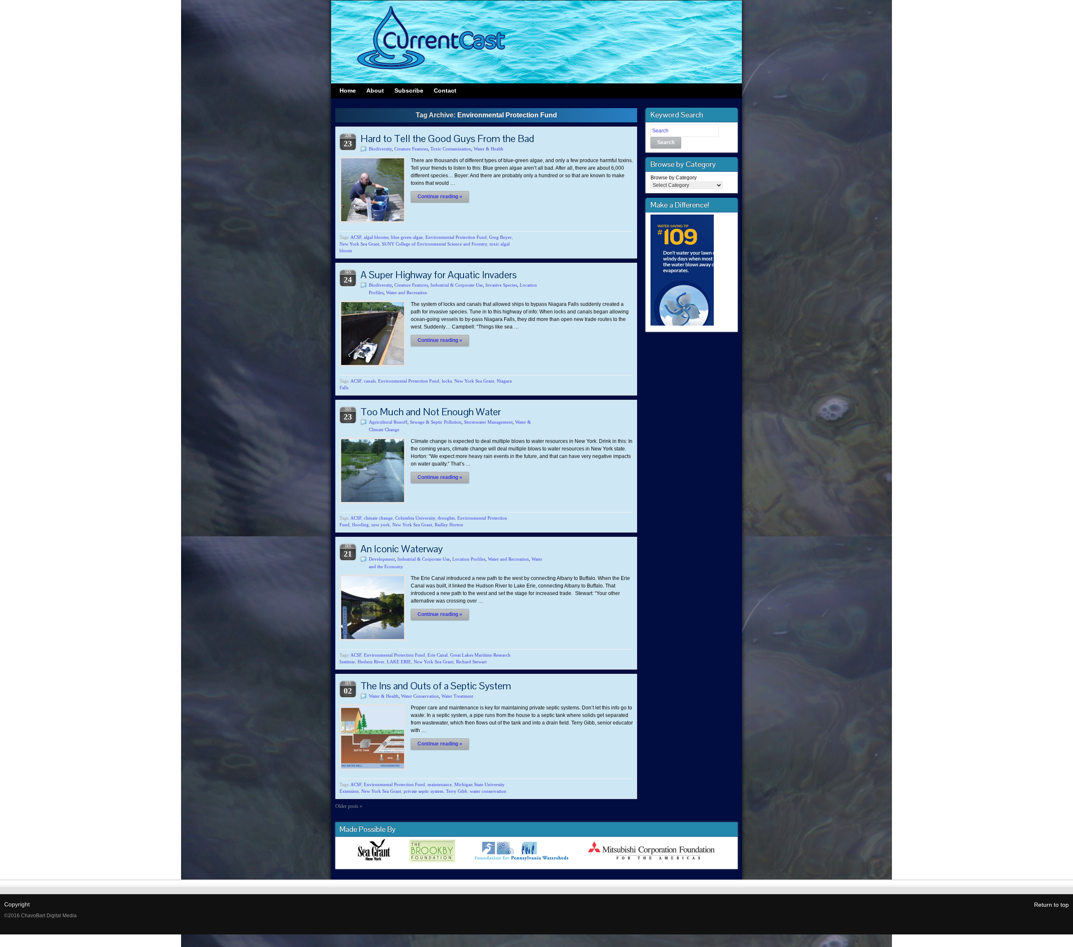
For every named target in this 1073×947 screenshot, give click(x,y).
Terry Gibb (456, 791)
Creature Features (411, 148)
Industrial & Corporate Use (456, 284)
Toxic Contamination (450, 148)
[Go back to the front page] (536, 41)
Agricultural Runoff (388, 421)
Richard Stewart (471, 661)
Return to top (1051, 904)
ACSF (355, 237)
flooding (360, 524)
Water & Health (488, 148)
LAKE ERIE (399, 661)
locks (447, 380)
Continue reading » (439, 196)
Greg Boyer (500, 237)
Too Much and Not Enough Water (430, 411)
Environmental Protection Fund (456, 237)
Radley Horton (449, 524)
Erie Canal (438, 654)
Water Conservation (420, 696)
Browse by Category (674, 178)
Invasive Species (501, 284)
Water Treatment (457, 696)
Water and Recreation (406, 292)
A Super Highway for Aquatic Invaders (438, 274)
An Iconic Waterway (401, 548)
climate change (378, 517)
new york (380, 524)
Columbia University (415, 517)
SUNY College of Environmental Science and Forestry (434, 243)
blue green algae (407, 237)
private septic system (423, 791)
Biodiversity (380, 148)
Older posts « (348, 806)
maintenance (440, 784)
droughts (446, 517)
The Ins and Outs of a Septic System (435, 685)
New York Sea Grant (359, 243)
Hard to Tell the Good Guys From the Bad (447, 138)
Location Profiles (468, 558)
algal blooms (376, 237)
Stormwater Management (488, 421)
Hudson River (371, 661)
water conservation (488, 791)
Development (382, 558)
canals (370, 380)
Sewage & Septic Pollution (435, 421)
